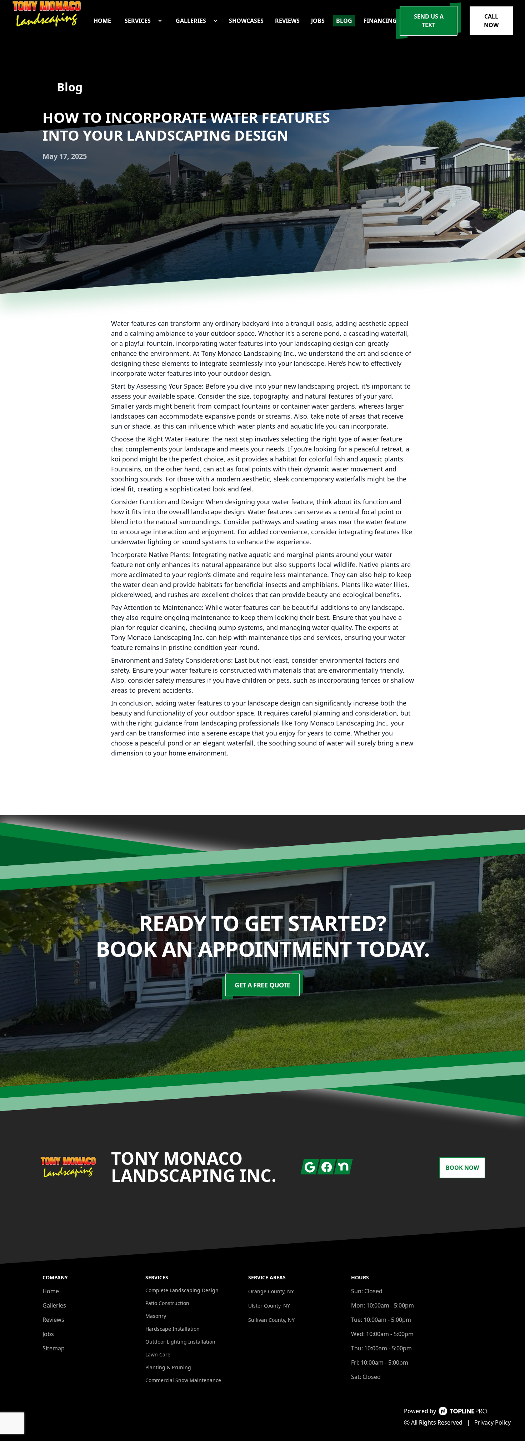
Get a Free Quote (262, 985)
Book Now (462, 1168)
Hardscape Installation (172, 1328)
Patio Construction (167, 1303)
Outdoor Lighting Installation (180, 1341)
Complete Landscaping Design (182, 1290)
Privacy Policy (492, 1422)
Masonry (155, 1316)
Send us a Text (429, 20)
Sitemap (53, 1348)
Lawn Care (157, 1354)
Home (50, 1291)
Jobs (48, 1334)
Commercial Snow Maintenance (183, 1380)
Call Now (491, 20)
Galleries (54, 1305)
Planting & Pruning (168, 1367)
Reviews (53, 1320)
